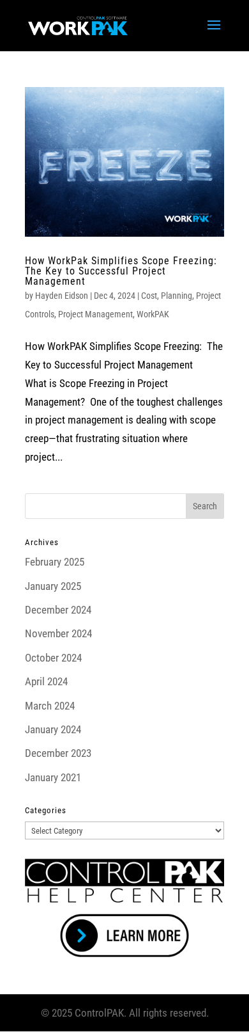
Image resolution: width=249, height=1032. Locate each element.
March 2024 (50, 705)
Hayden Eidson (61, 295)
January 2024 (53, 729)
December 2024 (58, 609)
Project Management (95, 314)
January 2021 (53, 777)
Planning (176, 295)
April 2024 (46, 681)
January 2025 (53, 586)
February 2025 (54, 561)
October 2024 (53, 657)
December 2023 (58, 753)
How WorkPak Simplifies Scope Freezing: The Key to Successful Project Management (121, 271)
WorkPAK (153, 314)
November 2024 (58, 633)
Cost (149, 295)
